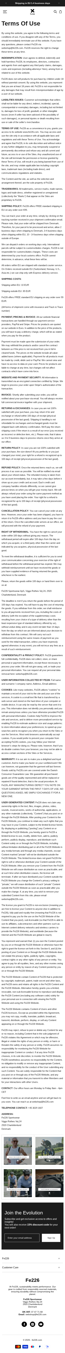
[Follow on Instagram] (32, 1324)
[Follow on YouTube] (41, 1324)
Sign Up (51, 1238)
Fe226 (32, 1280)
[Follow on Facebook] (24, 1324)
